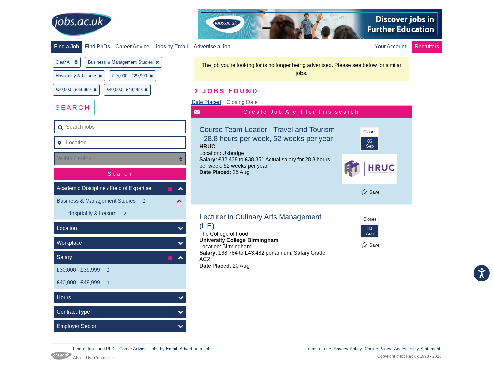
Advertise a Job (212, 46)
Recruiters (427, 46)
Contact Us (105, 357)
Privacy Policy (348, 348)
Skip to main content (27, 6)
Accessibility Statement (417, 348)
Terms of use (318, 348)
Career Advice (132, 46)
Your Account (390, 46)
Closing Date (242, 102)
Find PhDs (97, 46)
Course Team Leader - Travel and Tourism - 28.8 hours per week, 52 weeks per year (267, 134)
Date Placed (206, 102)
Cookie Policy (378, 348)
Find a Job (66, 46)
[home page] (81, 25)
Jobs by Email (171, 46)
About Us (82, 357)
